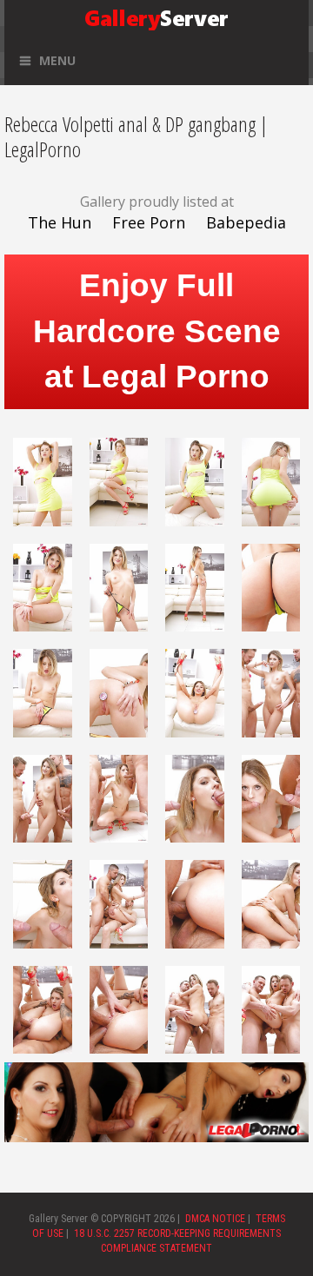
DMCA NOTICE (215, 1219)
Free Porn (148, 222)
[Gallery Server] (156, 16)
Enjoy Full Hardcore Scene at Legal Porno (157, 331)
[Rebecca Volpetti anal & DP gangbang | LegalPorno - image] (42, 480)
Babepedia (246, 222)
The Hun (59, 222)
